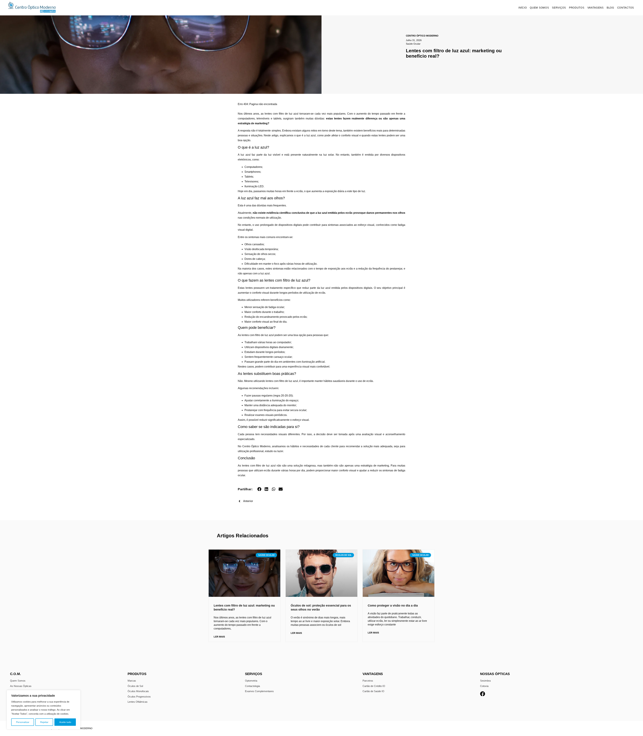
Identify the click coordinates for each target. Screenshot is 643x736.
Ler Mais (219, 636)
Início (522, 7)
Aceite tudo (65, 722)
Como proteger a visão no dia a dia (393, 605)
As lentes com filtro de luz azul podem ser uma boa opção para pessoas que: (283, 335)
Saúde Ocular (413, 43)
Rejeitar (44, 722)
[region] (43, 709)
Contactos (625, 7)
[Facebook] (482, 693)
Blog (610, 7)
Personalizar (22, 722)
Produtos (576, 7)
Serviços (559, 7)
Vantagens (595, 7)
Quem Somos (539, 7)
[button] (259, 489)
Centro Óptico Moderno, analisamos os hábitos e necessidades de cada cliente (290, 446)
